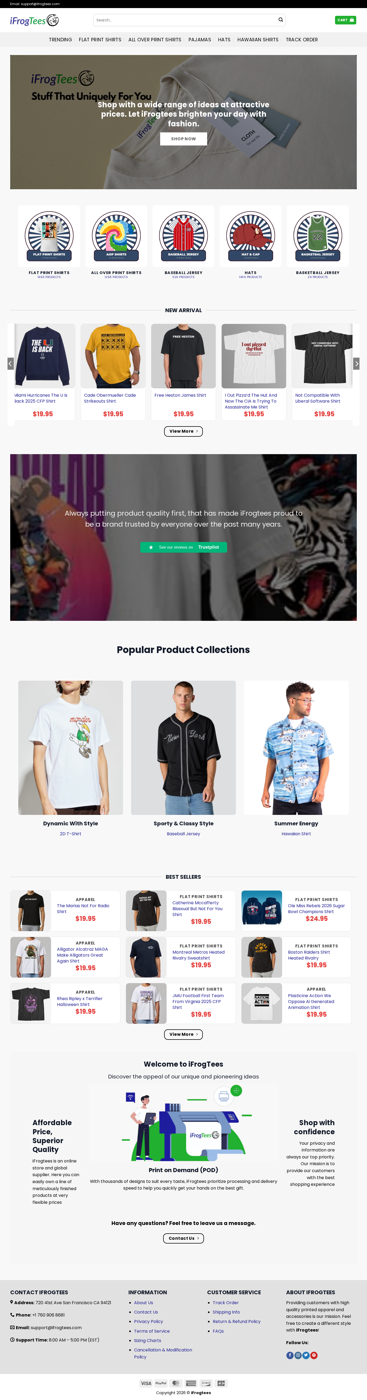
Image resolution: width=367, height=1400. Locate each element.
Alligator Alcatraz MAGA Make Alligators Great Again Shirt (82, 955)
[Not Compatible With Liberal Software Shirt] (324, 356)
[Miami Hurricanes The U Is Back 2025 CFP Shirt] (42, 356)
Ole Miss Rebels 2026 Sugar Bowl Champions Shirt (316, 909)
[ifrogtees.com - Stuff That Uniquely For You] (47, 20)
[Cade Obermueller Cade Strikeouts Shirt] (113, 356)
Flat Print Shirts (100, 40)
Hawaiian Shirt (296, 834)
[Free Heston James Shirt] (183, 356)
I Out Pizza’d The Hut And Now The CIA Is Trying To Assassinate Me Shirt (251, 401)
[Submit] (280, 20)
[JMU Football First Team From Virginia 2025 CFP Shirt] (146, 1003)
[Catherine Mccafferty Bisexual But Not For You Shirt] (146, 911)
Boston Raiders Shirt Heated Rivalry (309, 955)
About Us (143, 1303)
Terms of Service (152, 1331)
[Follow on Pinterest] (314, 1355)
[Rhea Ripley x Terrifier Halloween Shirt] (30, 1003)
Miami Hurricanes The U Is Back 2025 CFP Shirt (40, 398)
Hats (224, 40)
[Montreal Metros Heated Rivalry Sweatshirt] (146, 957)
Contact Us (146, 1312)
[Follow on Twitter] (306, 1355)
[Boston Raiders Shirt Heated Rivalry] (262, 957)
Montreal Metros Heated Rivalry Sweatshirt (198, 955)
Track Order (302, 40)
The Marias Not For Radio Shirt (83, 909)
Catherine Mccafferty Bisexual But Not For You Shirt (197, 909)
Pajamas (200, 40)
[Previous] (10, 374)
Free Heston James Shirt (180, 395)
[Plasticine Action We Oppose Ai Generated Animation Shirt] (262, 1003)
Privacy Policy (148, 1321)
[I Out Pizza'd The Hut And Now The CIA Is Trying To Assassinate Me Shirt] (254, 356)
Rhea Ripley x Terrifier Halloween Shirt (80, 1002)
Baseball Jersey (183, 834)
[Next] (356, 374)
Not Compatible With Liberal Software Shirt (317, 398)
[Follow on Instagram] (298, 1355)
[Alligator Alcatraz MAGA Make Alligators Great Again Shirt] (30, 957)
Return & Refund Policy (237, 1321)
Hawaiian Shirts (258, 40)
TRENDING (60, 40)
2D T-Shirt (70, 834)
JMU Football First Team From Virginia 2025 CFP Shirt (198, 1002)
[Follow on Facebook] (290, 1355)
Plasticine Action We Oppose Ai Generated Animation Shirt (311, 1002)
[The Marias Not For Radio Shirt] (30, 911)
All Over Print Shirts (154, 40)
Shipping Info (226, 1312)
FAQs (218, 1331)
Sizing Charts (147, 1340)
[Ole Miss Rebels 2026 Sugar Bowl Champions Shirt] (262, 911)
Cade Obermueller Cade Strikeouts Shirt (110, 398)
